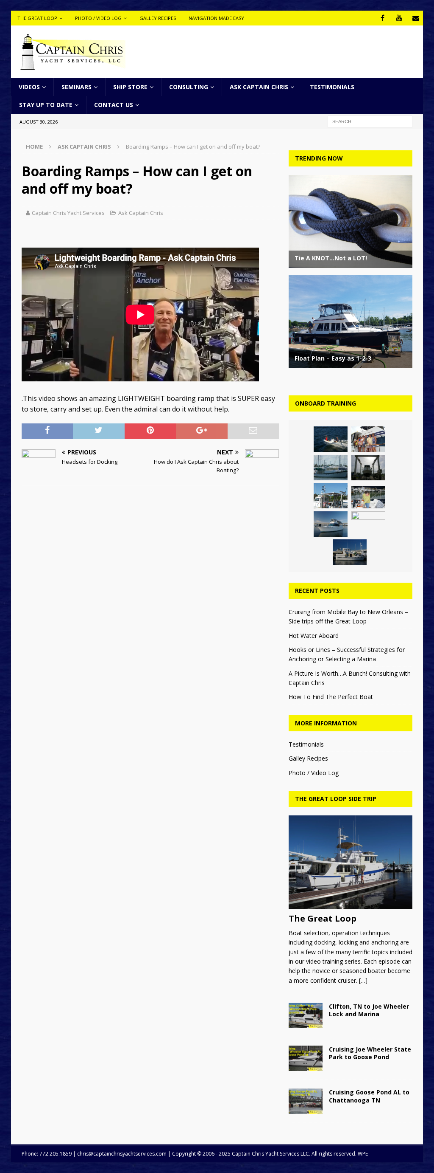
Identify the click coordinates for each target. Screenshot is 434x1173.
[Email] (415, 18)
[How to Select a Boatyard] (368, 467)
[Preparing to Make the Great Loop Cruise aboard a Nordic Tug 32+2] (368, 524)
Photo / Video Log (98, 18)
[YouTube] (399, 18)
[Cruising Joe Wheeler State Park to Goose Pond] (306, 1058)
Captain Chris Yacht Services (68, 213)
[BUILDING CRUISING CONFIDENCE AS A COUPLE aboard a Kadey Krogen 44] (331, 439)
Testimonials (332, 87)
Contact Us (113, 105)
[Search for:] (370, 121)
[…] (363, 980)
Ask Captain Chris (259, 87)
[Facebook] (382, 18)
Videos (29, 87)
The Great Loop (37, 18)
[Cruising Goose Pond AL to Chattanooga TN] (306, 1101)
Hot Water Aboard (314, 636)
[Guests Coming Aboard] (368, 439)
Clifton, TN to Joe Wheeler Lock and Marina (369, 1010)
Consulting (188, 87)
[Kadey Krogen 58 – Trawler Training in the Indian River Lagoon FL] (331, 467)
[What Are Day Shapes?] (331, 495)
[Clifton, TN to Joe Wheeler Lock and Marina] (306, 1015)
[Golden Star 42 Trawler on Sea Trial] (350, 552)
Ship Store (130, 87)
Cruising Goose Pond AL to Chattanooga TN (369, 1096)
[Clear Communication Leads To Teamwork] (368, 497)
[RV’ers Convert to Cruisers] (331, 524)
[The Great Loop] (350, 861)
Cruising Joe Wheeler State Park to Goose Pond (370, 1053)
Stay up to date (45, 105)
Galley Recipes (157, 18)
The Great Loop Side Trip (335, 799)
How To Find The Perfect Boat (331, 697)
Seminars (76, 87)
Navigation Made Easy (216, 18)
